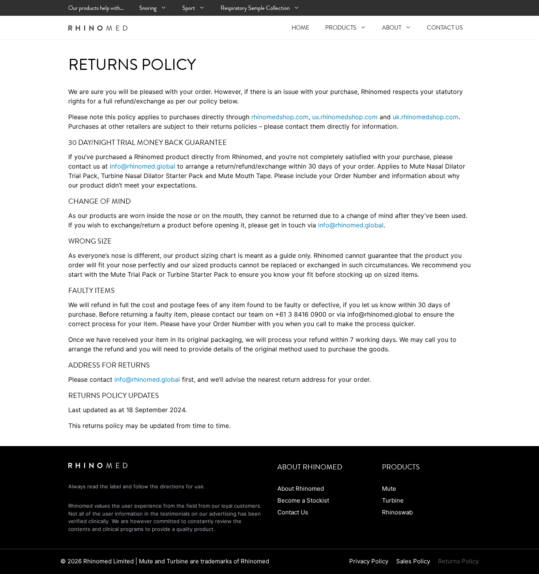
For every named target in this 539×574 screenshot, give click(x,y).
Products (340, 27)
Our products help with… (96, 8)
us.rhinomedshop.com (345, 117)
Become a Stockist (303, 500)
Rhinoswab (397, 512)
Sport (188, 8)
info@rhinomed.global (142, 166)
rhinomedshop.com (280, 117)
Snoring (148, 8)
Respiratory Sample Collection (255, 8)
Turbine (393, 500)
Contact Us (445, 27)
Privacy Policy (368, 561)
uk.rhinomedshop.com (426, 117)
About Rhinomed (300, 488)
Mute (389, 488)
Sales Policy (413, 561)
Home (300, 27)
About (391, 27)
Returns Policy (458, 561)
